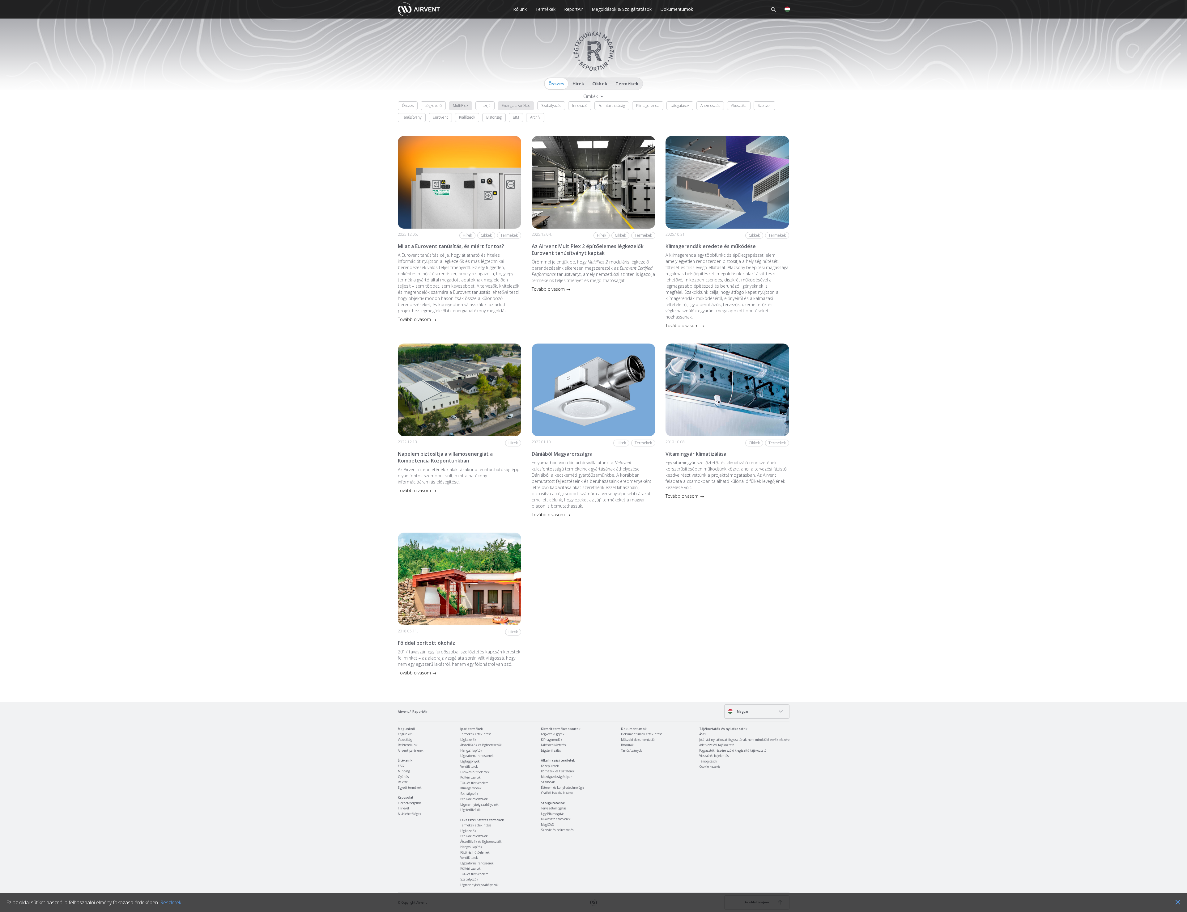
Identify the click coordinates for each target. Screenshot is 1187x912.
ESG (401, 766)
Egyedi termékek (410, 787)
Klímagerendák (471, 788)
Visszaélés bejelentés (714, 756)
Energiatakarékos (516, 105)
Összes (556, 84)
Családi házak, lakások (557, 793)
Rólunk (520, 9)
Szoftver (764, 105)
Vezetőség (405, 739)
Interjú (485, 105)
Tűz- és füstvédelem (474, 783)
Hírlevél (403, 808)
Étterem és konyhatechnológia (562, 787)
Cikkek (599, 84)
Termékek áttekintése (475, 734)
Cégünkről (405, 734)
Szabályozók (469, 794)
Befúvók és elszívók (474, 799)
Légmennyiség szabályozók (479, 804)
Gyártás (403, 777)
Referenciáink (408, 745)
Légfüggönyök (470, 761)
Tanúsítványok (631, 750)
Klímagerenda (647, 105)
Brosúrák (627, 745)
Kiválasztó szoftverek (556, 819)
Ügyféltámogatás (552, 814)
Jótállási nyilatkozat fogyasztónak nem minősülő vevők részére (744, 739)
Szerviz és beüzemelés (557, 830)
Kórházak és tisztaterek (558, 771)
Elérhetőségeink (409, 803)
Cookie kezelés (709, 766)
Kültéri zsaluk (470, 777)
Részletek (170, 902)
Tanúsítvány (412, 117)
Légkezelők (468, 739)
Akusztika (739, 105)
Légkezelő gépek (552, 734)
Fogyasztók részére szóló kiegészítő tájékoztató (732, 750)
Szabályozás (551, 105)
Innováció (579, 105)
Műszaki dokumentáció (637, 739)
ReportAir (573, 9)
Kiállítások (467, 117)
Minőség (404, 771)
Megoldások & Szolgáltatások (622, 9)
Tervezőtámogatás (553, 808)
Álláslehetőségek (409, 814)
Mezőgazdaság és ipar (556, 777)
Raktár (402, 782)
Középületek (550, 766)
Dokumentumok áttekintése (641, 734)
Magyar (742, 711)
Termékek (545, 9)
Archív (535, 117)
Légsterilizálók (470, 810)
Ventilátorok (469, 766)
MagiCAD (547, 824)
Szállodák (548, 782)
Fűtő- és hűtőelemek (475, 772)
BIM (516, 117)
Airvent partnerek (410, 750)
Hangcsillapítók (471, 750)
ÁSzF (702, 734)
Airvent (403, 711)
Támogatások (708, 761)
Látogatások (679, 105)
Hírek (578, 84)
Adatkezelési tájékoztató (716, 745)
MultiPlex (460, 105)
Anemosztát (710, 105)
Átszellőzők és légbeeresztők (481, 745)
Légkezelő (433, 105)
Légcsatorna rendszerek (477, 756)
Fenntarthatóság (611, 105)
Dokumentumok (676, 9)
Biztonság (494, 117)
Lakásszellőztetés (553, 745)
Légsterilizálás (551, 750)
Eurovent (440, 117)
